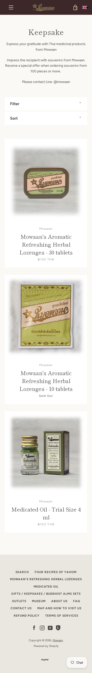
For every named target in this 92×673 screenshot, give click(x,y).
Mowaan (58, 640)
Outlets (19, 601)
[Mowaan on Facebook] (34, 627)
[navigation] (11, 7)
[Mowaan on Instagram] (42, 627)
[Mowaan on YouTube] (50, 627)
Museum (39, 601)
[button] (85, 7)
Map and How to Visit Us (59, 608)
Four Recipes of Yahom (56, 572)
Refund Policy (26, 615)
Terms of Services (61, 615)
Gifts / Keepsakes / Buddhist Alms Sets (46, 593)
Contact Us (21, 608)
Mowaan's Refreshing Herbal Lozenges (46, 579)
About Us (59, 601)
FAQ (76, 601)
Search (22, 572)
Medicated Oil (46, 586)
